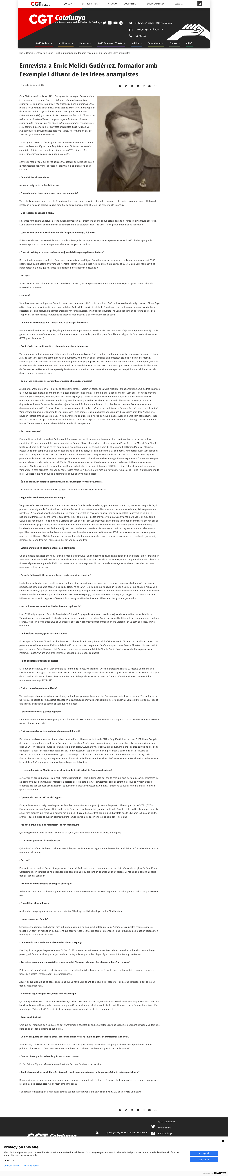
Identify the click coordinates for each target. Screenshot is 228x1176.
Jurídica (135, 43)
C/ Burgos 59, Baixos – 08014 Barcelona (153, 23)
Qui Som (68, 4)
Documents (130, 4)
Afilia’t (189, 43)
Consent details (11, 1165)
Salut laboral (154, 43)
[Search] (199, 3)
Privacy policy (31, 1165)
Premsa (173, 43)
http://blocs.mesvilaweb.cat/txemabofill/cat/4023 (44, 154)
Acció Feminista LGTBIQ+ (110, 43)
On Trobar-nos (90, 4)
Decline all (204, 1159)
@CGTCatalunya (166, 1121)
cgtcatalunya (164, 1127)
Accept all (204, 1153)
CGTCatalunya (165, 1133)
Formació (84, 43)
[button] (120, 86)
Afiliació (112, 4)
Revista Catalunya (155, 4)
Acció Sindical (42, 43)
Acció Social (64, 43)
